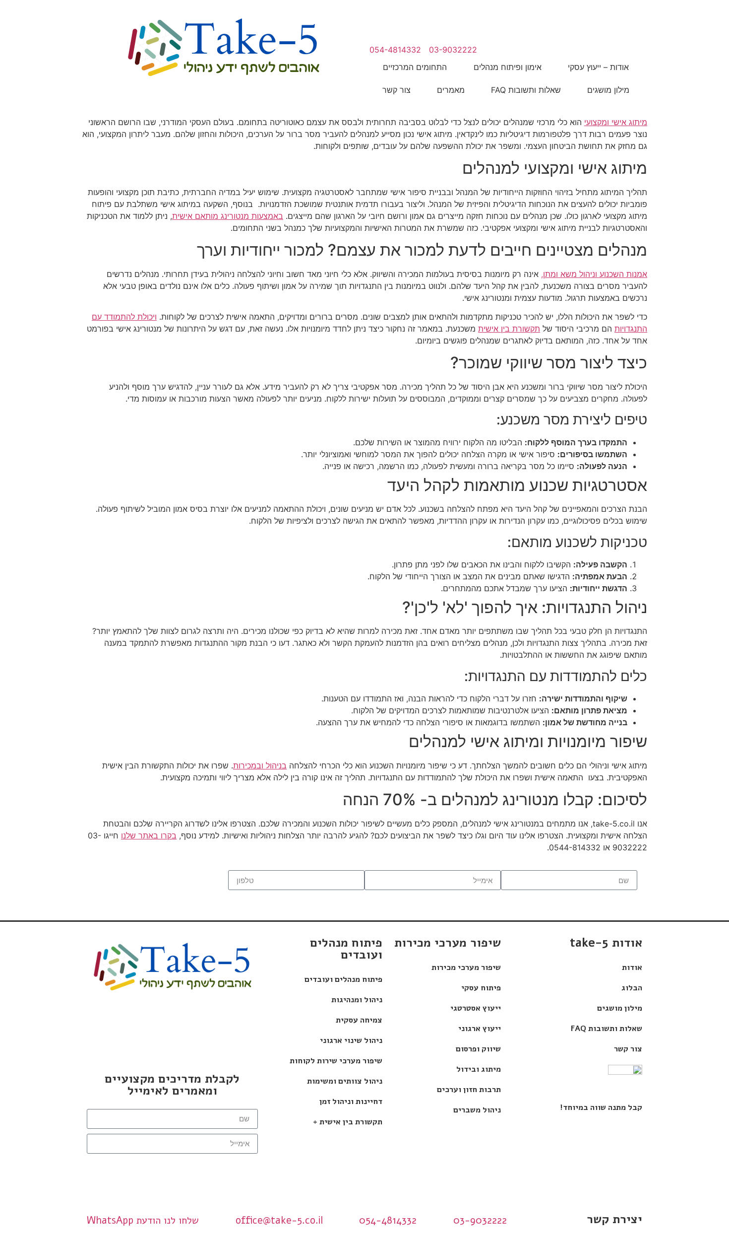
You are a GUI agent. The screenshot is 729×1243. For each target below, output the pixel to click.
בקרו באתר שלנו (149, 835)
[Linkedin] (236, 1019)
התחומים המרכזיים (415, 67)
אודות (632, 967)
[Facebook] (204, 1019)
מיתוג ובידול (478, 1069)
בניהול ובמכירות (260, 765)
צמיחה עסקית (359, 1020)
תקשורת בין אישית (509, 329)
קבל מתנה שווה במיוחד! (601, 1107)
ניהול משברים (477, 1110)
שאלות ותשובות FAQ (526, 90)
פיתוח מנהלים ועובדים (343, 979)
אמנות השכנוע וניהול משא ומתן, (594, 274)
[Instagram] (107, 1019)
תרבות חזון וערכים (469, 1089)
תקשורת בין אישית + (347, 1121)
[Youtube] (172, 1019)
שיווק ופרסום (478, 1048)
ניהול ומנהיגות (356, 999)
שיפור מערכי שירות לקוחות (336, 1060)
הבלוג (631, 987)
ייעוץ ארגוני (479, 1028)
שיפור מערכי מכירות (466, 967)
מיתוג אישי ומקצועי (615, 122)
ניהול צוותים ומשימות (344, 1081)
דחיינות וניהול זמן (350, 1101)
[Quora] (139, 1019)
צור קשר (396, 90)
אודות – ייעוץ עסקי (598, 67)
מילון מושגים (608, 90)
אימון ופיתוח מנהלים (508, 67)
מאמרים (451, 90)
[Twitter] (172, 1047)
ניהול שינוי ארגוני (351, 1040)
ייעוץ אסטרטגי (475, 1008)
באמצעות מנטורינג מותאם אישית (227, 216)
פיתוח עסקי (481, 987)
